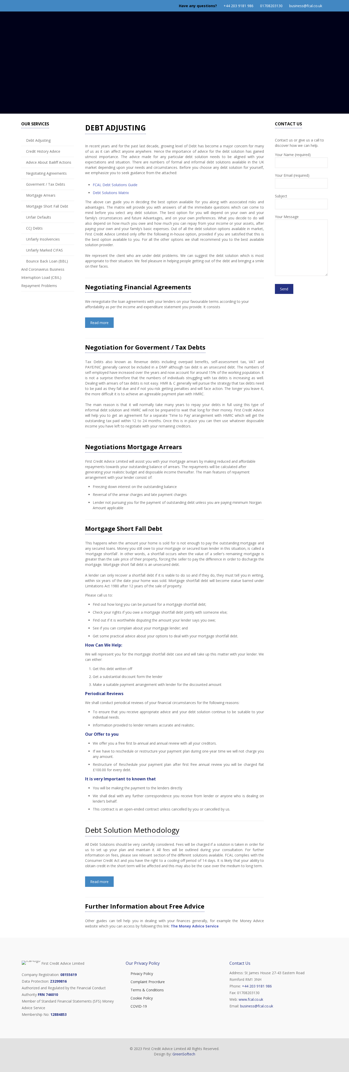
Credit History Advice (43, 151)
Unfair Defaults (38, 217)
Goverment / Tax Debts (45, 184)
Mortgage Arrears (40, 195)
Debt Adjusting (38, 140)
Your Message (287, 216)
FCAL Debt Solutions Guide (115, 184)
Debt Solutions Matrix (111, 192)
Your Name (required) (293, 154)
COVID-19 (139, 1006)
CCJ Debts (34, 228)
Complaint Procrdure (148, 981)
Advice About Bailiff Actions (48, 162)
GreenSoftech (183, 1054)
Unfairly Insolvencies (43, 239)
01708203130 (271, 5)
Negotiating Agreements (46, 173)
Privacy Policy (142, 973)
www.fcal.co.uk (251, 999)
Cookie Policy (142, 998)
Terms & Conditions (147, 989)
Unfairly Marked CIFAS (44, 250)
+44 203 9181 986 (238, 5)
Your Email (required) (292, 175)
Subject (281, 196)
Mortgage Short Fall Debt (47, 206)
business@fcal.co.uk (305, 5)
